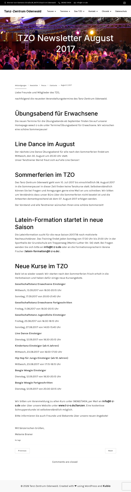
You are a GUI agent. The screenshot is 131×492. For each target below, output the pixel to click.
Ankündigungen (20, 85)
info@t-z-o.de (52, 247)
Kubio (106, 486)
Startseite (53, 85)
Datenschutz (121, 11)
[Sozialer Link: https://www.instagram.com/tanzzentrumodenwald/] (125, 3)
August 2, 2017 (66, 85)
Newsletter (34, 85)
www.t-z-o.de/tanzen (71, 405)
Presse (43, 85)
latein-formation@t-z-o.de (42, 251)
